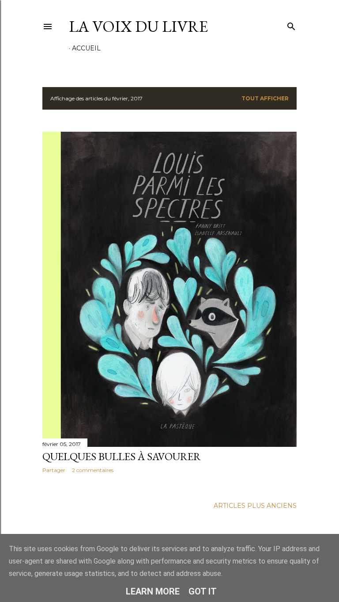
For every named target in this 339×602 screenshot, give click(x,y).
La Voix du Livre (138, 26)
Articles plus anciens (255, 506)
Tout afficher (265, 98)
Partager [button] (53, 470)
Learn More (153, 591)
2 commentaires (92, 470)
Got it (202, 591)
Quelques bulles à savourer (121, 456)
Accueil (86, 48)
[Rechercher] (291, 24)
